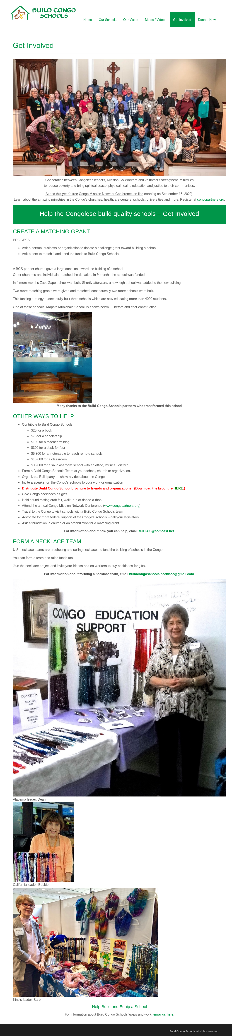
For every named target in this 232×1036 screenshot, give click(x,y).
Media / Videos (155, 19)
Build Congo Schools (182, 1031)
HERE (178, 488)
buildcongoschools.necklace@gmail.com (161, 574)
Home (87, 19)
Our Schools (107, 19)
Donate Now (207, 19)
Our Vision (130, 19)
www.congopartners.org (121, 505)
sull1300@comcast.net (156, 531)
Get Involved (182, 19)
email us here (163, 1014)
